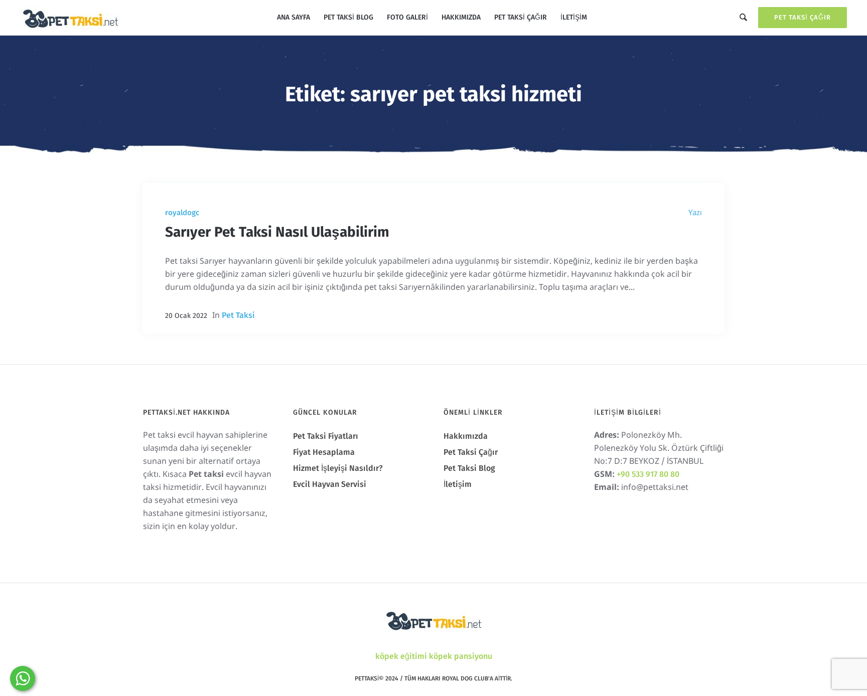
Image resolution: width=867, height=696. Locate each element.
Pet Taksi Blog (469, 468)
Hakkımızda (466, 436)
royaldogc (182, 212)
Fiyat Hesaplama (324, 452)
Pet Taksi (238, 315)
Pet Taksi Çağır (802, 17)
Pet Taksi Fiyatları (325, 436)
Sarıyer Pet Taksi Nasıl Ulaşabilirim (277, 232)
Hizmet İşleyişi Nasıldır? (338, 468)
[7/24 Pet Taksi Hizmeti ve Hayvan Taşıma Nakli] (433, 620)
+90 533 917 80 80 (648, 474)
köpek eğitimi (401, 656)
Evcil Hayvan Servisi (329, 484)
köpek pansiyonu (460, 656)
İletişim (458, 484)
